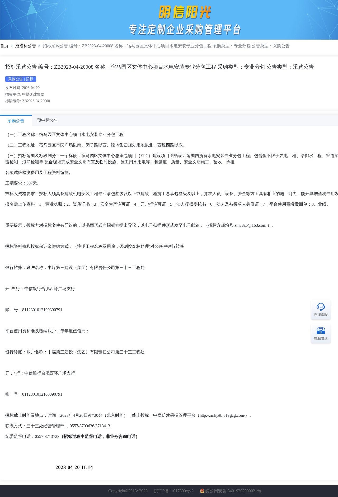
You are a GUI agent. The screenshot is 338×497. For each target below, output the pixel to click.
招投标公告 (25, 46)
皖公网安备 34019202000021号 (233, 491)
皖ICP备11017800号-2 (174, 491)
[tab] (16, 120)
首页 (4, 46)
